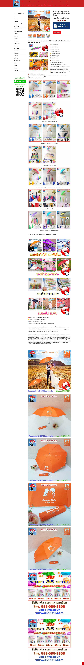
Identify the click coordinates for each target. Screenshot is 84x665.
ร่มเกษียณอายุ (60, 2)
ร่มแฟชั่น (34, 2)
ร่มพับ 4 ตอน (34, 5)
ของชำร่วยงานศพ (53, 2)
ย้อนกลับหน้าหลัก (57, 32)
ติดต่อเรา (67, 5)
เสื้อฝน (45, 5)
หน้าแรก (23, 2)
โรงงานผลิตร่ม (28, 5)
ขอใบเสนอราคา (62, 5)
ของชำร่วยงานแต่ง (40, 2)
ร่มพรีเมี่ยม (29, 2)
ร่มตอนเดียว (40, 5)
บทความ (56, 5)
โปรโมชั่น (49, 5)
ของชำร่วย (47, 2)
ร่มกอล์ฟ (66, 2)
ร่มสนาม (23, 5)
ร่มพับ (52, 5)
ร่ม (26, 2)
